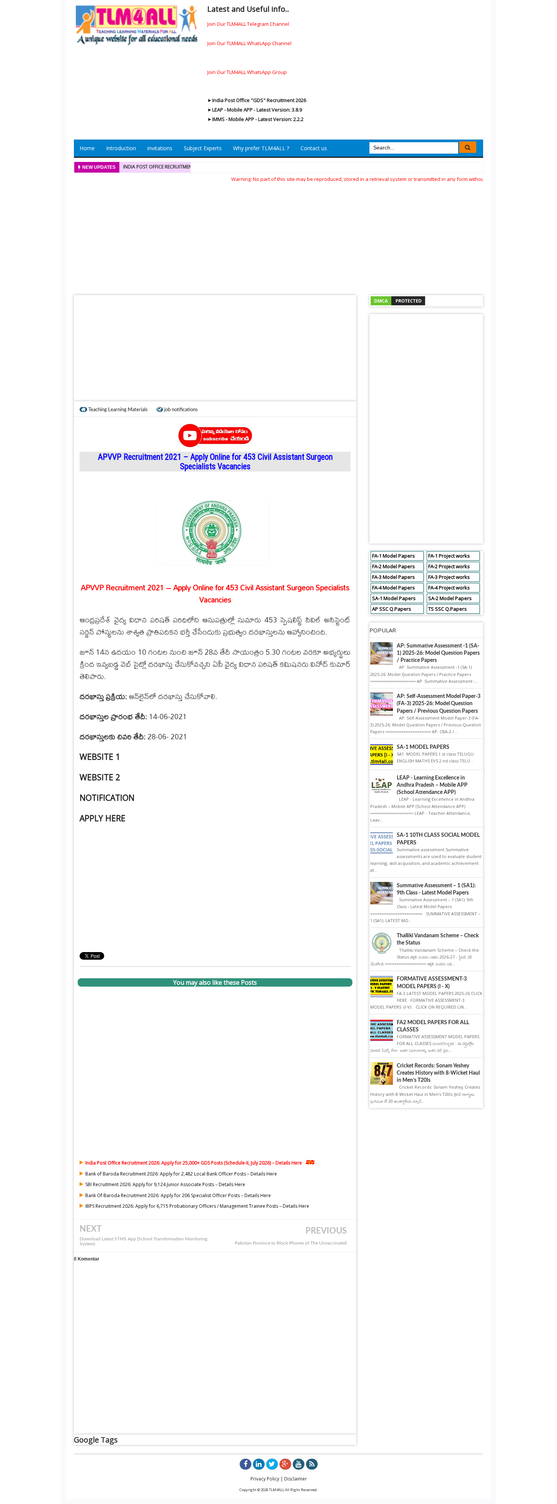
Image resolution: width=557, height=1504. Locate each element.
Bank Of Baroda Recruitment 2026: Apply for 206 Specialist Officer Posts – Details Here (178, 1195)
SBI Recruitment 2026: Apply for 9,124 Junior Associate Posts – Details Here (165, 1184)
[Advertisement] (278, 236)
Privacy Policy (264, 1479)
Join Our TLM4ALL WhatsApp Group (247, 72)
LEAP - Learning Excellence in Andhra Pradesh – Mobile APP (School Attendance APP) (432, 785)
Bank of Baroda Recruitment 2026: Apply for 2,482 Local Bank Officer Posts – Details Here (181, 1174)
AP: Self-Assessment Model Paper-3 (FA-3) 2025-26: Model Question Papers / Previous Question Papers (438, 703)
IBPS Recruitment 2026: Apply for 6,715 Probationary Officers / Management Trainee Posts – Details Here (197, 1206)
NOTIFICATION (107, 797)
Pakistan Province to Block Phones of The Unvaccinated (291, 1243)
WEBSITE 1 (100, 756)
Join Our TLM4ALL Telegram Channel (248, 23)
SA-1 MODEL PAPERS (423, 747)
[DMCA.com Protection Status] (397, 300)
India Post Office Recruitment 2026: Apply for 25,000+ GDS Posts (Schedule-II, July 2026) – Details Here (193, 1163)
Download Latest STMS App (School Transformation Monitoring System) (143, 1241)
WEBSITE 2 (100, 777)
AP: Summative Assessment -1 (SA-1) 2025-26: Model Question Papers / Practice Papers (438, 653)
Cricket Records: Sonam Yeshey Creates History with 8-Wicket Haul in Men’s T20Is (438, 1073)
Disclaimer (295, 1479)
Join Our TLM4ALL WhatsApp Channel (249, 43)
